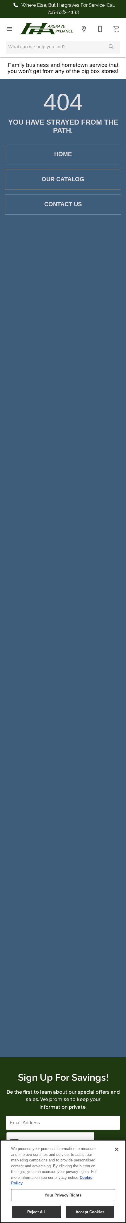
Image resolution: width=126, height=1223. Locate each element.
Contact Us (63, 204)
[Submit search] (111, 47)
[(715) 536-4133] (100, 29)
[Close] (116, 1149)
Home (63, 154)
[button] (9, 29)
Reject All (36, 1212)
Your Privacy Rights (63, 1195)
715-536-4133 (63, 12)
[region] (63, 1181)
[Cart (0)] (117, 29)
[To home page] (46, 28)
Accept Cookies (90, 1212)
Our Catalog (63, 179)
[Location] (84, 29)
